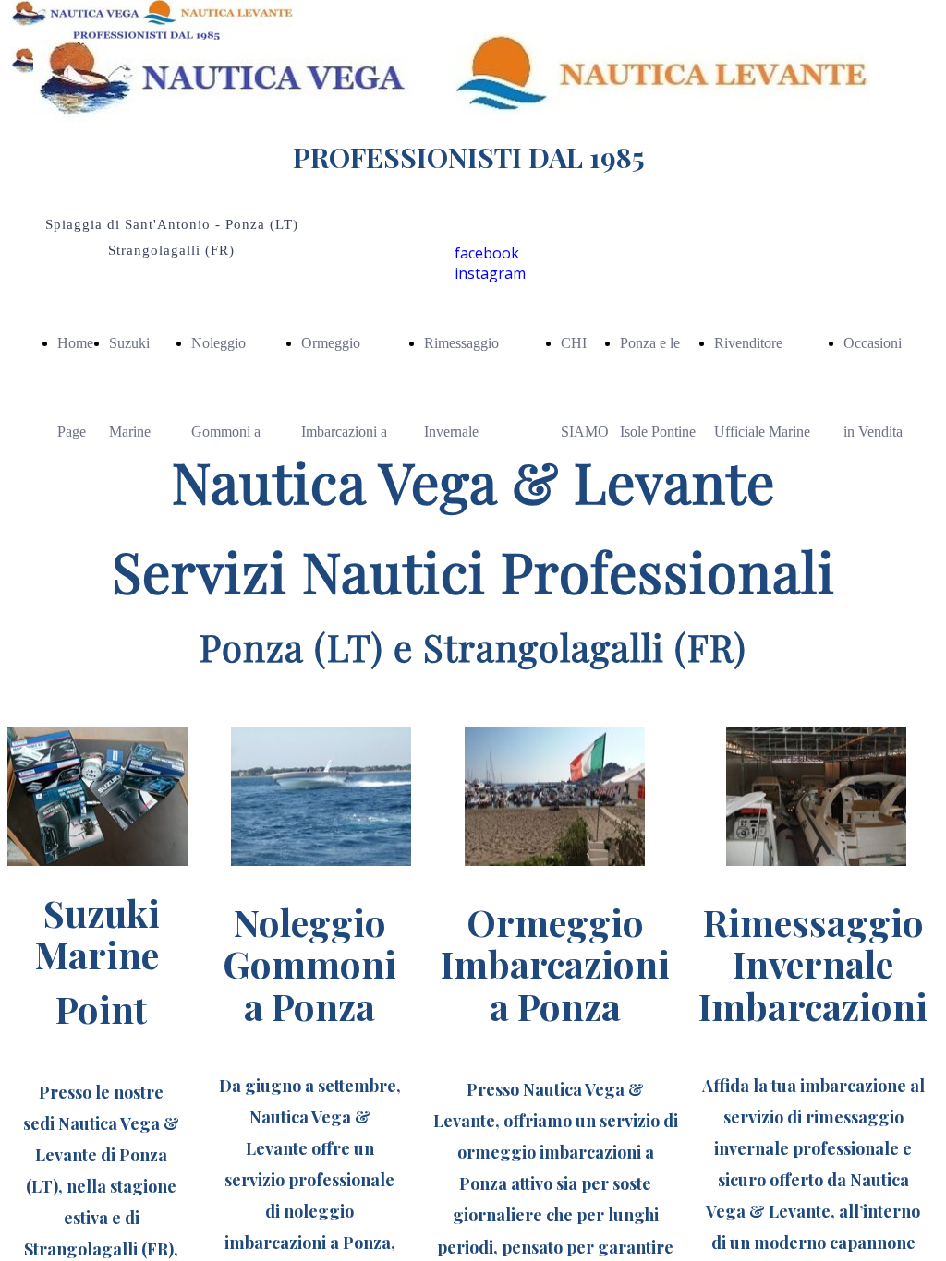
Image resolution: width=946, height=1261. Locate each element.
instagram (490, 273)
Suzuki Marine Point (130, 431)
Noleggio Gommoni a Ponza (226, 431)
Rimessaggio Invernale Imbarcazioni (462, 431)
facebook (487, 253)
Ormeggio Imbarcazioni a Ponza (344, 431)
